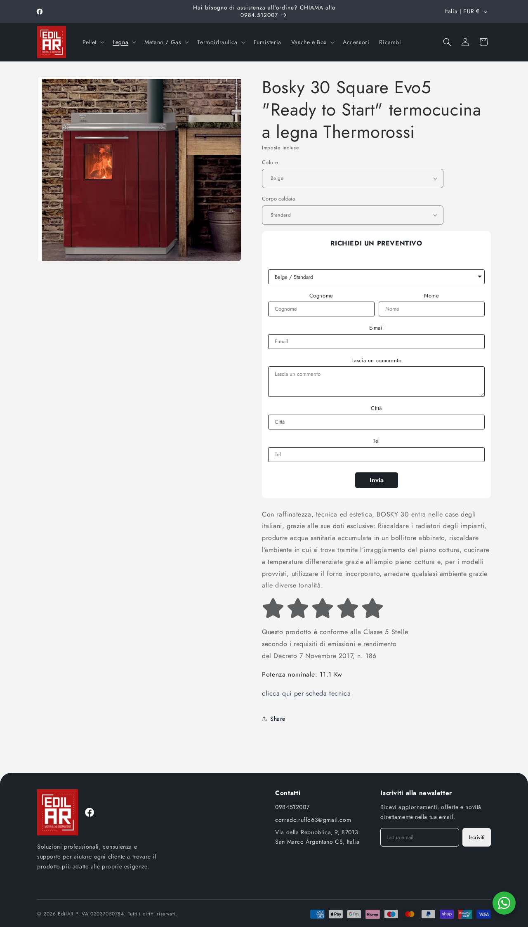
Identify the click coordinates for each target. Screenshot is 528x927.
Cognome (321, 295)
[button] (93, 42)
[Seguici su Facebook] (89, 812)
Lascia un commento (376, 360)
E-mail (376, 328)
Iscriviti (476, 837)
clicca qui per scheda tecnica (306, 693)
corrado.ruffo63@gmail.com (313, 820)
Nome (431, 295)
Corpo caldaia (278, 199)
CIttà (376, 408)
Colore (270, 162)
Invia (377, 480)
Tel (376, 441)
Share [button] (277, 719)
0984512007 (292, 807)
